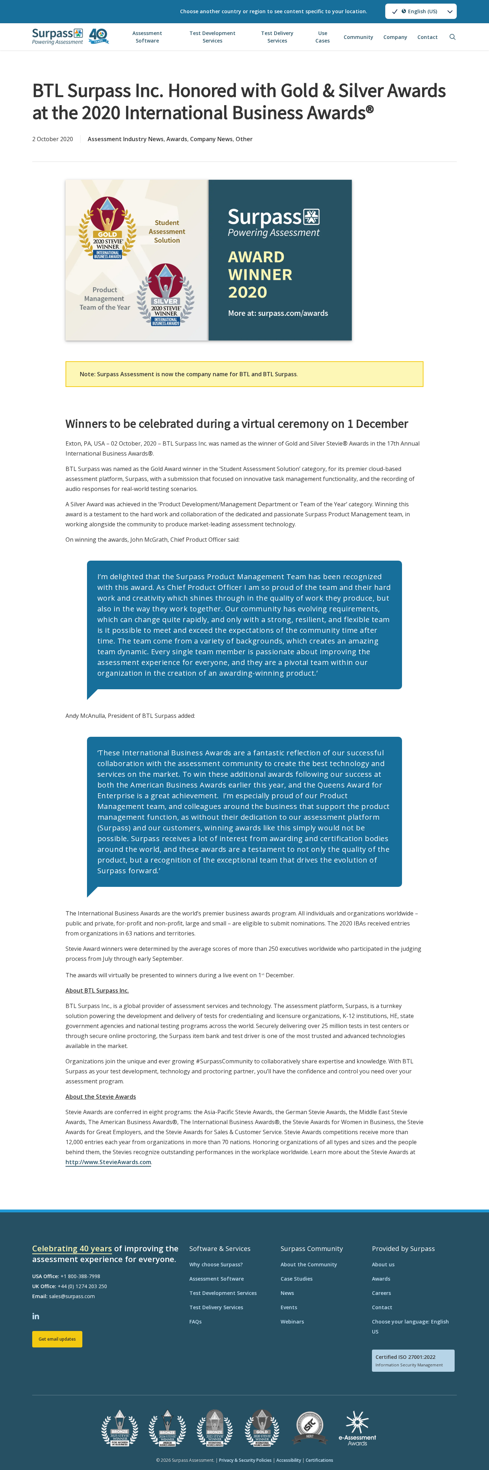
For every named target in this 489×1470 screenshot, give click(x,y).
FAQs (195, 1321)
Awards (176, 139)
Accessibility (288, 1460)
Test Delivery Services (216, 1307)
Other (244, 139)
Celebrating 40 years (72, 1248)
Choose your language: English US (410, 1326)
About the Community (309, 1264)
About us (383, 1264)
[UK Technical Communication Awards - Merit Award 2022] (310, 1445)
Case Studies (297, 1278)
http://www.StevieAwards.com (108, 1162)
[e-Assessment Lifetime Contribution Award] (357, 1445)
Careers (381, 1293)
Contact (382, 1307)
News (287, 1293)
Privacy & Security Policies (245, 1460)
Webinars (292, 1321)
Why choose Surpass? (216, 1264)
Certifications (319, 1460)
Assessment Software (216, 1278)
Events (289, 1307)
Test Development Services (223, 1293)
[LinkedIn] (36, 1315)
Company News (211, 139)
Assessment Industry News (126, 139)
